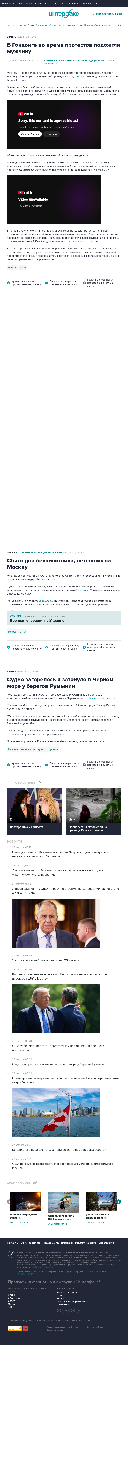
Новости (88, 25)
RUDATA (61, 1298)
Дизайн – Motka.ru (95, 1327)
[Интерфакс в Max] (78, 1311)
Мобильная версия (12, 3)
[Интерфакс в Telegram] (64, 1311)
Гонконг (12, 267)
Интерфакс (64, 13)
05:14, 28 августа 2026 (75, 307)
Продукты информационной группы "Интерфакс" (54, 1281)
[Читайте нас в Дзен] (59, 1311)
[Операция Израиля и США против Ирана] (63, 1211)
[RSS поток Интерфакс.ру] (73, 1311)
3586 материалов (57, 1223)
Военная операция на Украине (44, 307)
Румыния (13, 749)
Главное (11, 25)
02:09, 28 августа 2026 (28, 671)
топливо (54, 440)
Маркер (11, 1304)
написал (95, 359)
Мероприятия (106, 1242)
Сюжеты (98, 25)
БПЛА (28, 440)
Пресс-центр (51, 1242)
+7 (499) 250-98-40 (93, 1272)
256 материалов (95, 1222)
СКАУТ (11, 1301)
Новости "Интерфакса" (67, 1292)
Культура (61, 25)
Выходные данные (55, 1330)
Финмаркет (87, 3)
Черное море (28, 749)
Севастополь (15, 440)
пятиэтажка (41, 440)
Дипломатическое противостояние (97, 1216)
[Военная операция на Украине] (25, 1210)
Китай (23, 267)
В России (21, 25)
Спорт (52, 25)
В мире (31, 25)
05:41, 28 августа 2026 (73, 552)
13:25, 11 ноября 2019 (26, 37)
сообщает (80, 76)
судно (41, 749)
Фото (107, 25)
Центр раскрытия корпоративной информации (72, 1302)
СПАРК (11, 1295)
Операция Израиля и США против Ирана (61, 1217)
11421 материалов (19, 1222)
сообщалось (44, 601)
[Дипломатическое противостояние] (101, 1210)
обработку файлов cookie (41, 1267)
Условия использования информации (63, 1327)
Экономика (42, 25)
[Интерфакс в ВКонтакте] (68, 1311)
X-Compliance (14, 1298)
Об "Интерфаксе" (33, 3)
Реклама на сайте (85, 1242)
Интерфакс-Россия (69, 3)
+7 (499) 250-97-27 (25, 1274)
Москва (71, 25)
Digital (80, 25)
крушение (52, 749)
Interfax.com (51, 3)
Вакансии (67, 1242)
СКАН (59, 1295)
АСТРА (11, 1307)
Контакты (12, 1242)
